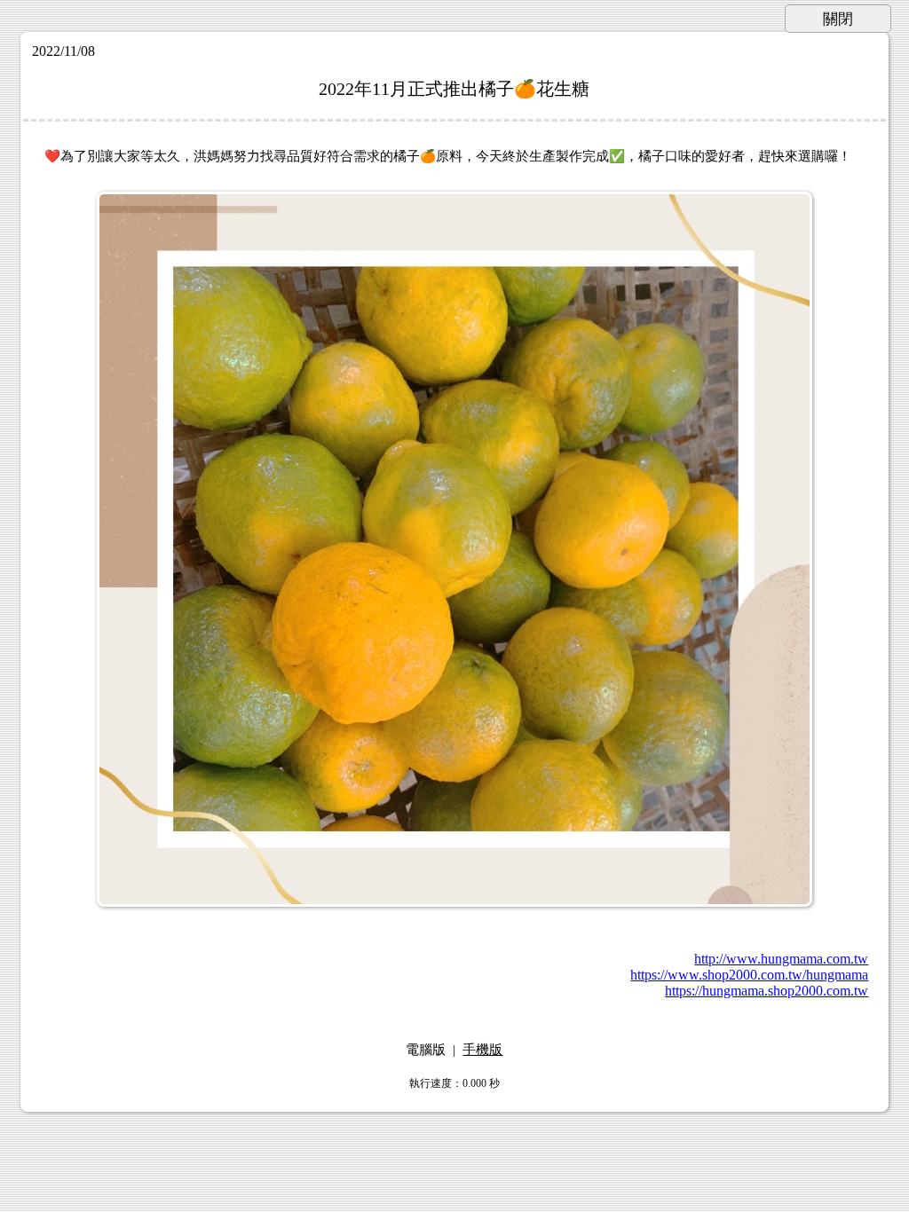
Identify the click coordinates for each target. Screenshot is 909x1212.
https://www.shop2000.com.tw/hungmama (749, 974)
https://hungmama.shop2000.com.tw (766, 990)
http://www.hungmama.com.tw (781, 958)
